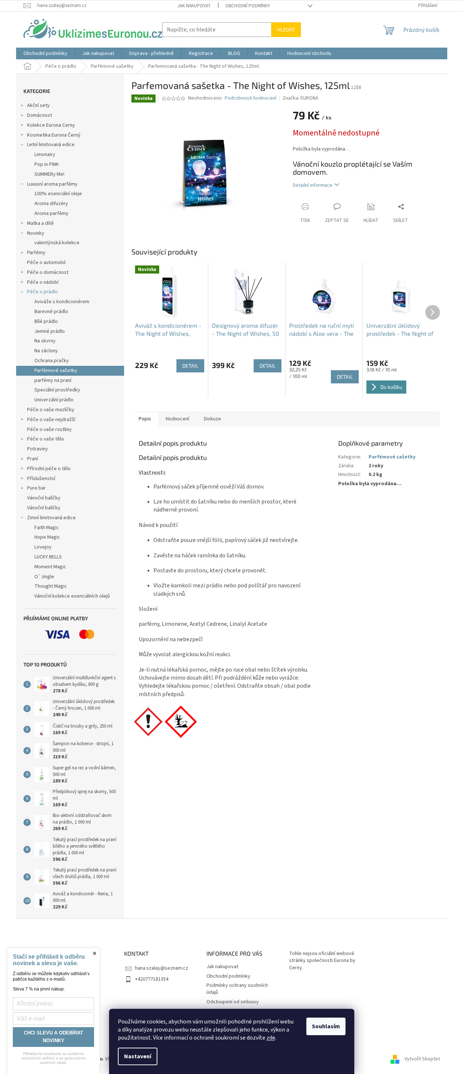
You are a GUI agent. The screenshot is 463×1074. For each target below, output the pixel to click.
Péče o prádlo (42, 292)
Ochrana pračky (51, 360)
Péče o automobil (46, 262)
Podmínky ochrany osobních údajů (237, 989)
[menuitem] (45, 53)
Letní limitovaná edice (51, 144)
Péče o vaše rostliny (49, 429)
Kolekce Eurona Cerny (51, 125)
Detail (190, 366)
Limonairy (44, 154)
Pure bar (36, 488)
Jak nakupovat (194, 6)
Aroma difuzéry (51, 203)
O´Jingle (44, 576)
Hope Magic (47, 537)
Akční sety (38, 105)
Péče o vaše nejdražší (51, 419)
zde (270, 1038)
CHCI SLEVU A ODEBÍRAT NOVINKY (53, 1036)
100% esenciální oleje (58, 193)
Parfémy (36, 252)
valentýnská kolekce (56, 242)
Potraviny (37, 449)
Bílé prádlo (46, 321)
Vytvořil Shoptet (422, 1059)
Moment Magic (50, 567)
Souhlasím (326, 1026)
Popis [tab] (145, 419)
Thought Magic (50, 586)
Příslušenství (41, 478)
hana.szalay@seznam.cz (161, 968)
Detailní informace (312, 185)
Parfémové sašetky (55, 370)
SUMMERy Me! (49, 174)
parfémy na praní (52, 380)
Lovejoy (43, 547)
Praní (32, 458)
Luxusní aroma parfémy (52, 184)
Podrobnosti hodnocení (250, 98)
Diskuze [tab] (212, 419)
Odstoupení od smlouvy (232, 1002)
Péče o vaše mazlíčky (50, 409)
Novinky (35, 233)
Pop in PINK (46, 164)
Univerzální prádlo (54, 400)
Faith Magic (46, 527)
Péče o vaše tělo (45, 439)
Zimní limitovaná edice (51, 517)
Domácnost (39, 115)
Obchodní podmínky (247, 6)
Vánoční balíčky (43, 498)
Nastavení (137, 1056)
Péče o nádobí (43, 282)
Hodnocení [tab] (177, 419)
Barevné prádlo (51, 311)
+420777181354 (151, 979)
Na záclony (46, 350)
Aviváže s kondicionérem (61, 301)
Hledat (286, 29)
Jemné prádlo (49, 331)
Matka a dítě (40, 223)
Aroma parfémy (51, 213)
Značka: (300, 98)
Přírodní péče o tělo (49, 468)
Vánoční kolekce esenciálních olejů (72, 596)
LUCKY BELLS (48, 557)
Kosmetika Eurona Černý (54, 135)
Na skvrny (45, 341)
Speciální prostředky (57, 390)
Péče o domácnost (47, 272)
